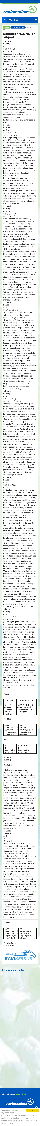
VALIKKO (13, 20)
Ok (32, 1110)
